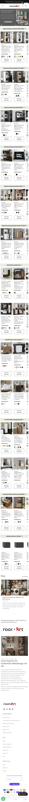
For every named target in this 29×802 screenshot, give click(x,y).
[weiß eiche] (2, 253)
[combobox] (25, 4)
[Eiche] (7, 56)
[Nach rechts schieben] (17, 614)
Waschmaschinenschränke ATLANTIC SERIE (13, 226)
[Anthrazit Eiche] (4, 56)
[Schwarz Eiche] (9, 56)
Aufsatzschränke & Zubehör (13, 536)
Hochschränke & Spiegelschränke (14, 419)
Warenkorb (5, 767)
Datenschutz (5, 750)
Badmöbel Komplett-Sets (13, 265)
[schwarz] (5, 94)
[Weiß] (5, 56)
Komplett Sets (6, 729)
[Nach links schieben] (11, 614)
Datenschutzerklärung (7, 797)
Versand (16, 797)
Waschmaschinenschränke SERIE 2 (13, 147)
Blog (4, 756)
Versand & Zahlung (7, 744)
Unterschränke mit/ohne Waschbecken (11, 720)
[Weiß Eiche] (2, 56)
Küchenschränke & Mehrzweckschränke (13, 494)
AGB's (4, 741)
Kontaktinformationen (23, 797)
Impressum (5, 753)
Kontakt (4, 770)
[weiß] (2, 94)
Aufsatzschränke (6, 717)
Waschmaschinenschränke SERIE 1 (13, 107)
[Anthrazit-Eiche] (6, 564)
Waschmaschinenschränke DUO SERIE (13, 68)
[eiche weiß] (2, 482)
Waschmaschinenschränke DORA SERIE (13, 29)
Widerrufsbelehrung (7, 747)
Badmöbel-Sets (6, 726)
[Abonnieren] (21, 779)
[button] (2, 6)
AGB (13, 797)
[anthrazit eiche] (4, 253)
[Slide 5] (16, 25)
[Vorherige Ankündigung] (2, 1)
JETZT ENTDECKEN (8, 21)
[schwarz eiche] (16, 133)
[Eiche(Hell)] (18, 56)
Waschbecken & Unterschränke (13, 340)
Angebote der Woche (7, 732)
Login (4, 764)
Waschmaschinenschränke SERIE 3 (13, 186)
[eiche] (4, 94)
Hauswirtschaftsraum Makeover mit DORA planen (13, 598)
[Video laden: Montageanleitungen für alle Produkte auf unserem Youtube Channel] (14, 629)
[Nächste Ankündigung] (26, 1)
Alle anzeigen (25, 576)
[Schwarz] (18, 95)
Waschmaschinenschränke (8, 723)
